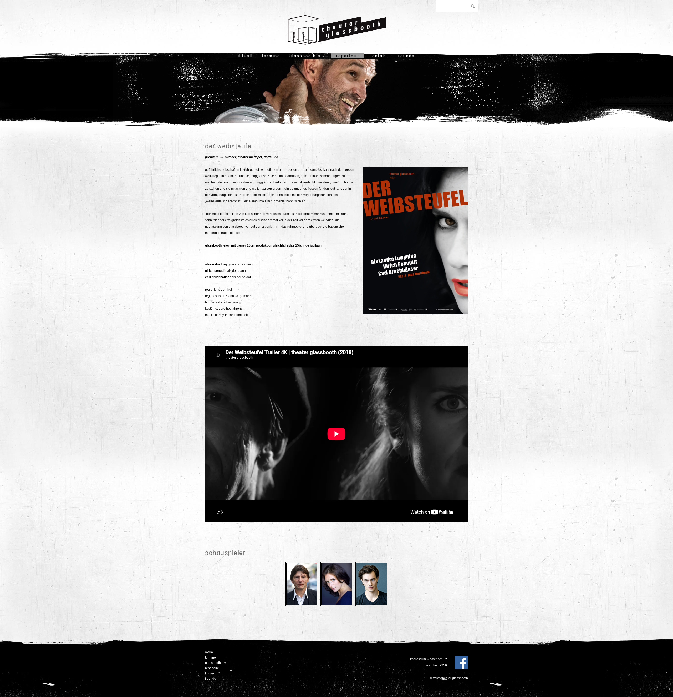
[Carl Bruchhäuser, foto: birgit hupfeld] (371, 606)
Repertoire (348, 55)
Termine (271, 55)
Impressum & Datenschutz (428, 659)
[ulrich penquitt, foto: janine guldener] (301, 606)
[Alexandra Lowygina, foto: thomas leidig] (336, 606)
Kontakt (378, 55)
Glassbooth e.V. (308, 55)
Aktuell (245, 55)
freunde (405, 55)
